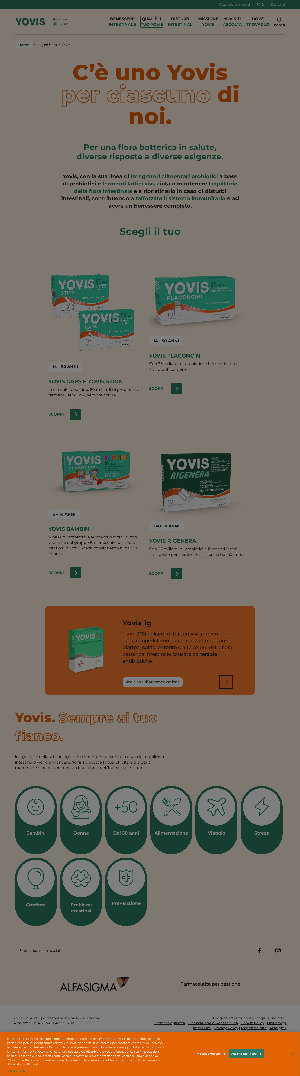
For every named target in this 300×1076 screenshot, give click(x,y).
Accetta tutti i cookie (246, 1053)
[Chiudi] (293, 1053)
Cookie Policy (17, 1071)
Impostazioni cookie (210, 1053)
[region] (150, 1054)
